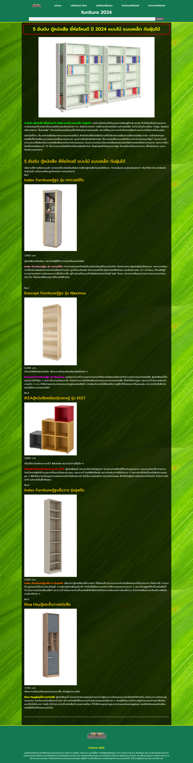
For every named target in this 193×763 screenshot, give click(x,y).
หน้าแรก (57, 5)
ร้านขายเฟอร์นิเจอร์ (156, 5)
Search (160, 19)
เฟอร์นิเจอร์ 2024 (79, 5)
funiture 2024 (96, 748)
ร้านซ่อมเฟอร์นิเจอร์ (130, 5)
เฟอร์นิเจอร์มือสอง (104, 5)
